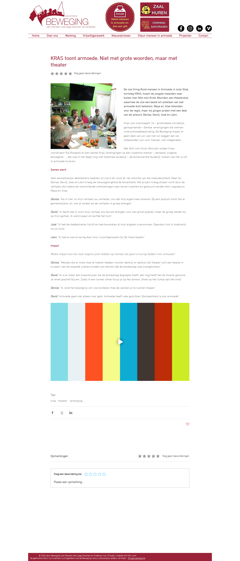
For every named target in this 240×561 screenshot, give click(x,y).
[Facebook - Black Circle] (181, 28)
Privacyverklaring (136, 558)
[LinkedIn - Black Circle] (199, 28)
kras (53, 401)
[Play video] (120, 342)
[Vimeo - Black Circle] (208, 28)
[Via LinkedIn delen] (71, 412)
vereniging (76, 401)
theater (62, 401)
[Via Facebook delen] (52, 412)
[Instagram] (190, 28)
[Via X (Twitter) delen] (61, 412)
